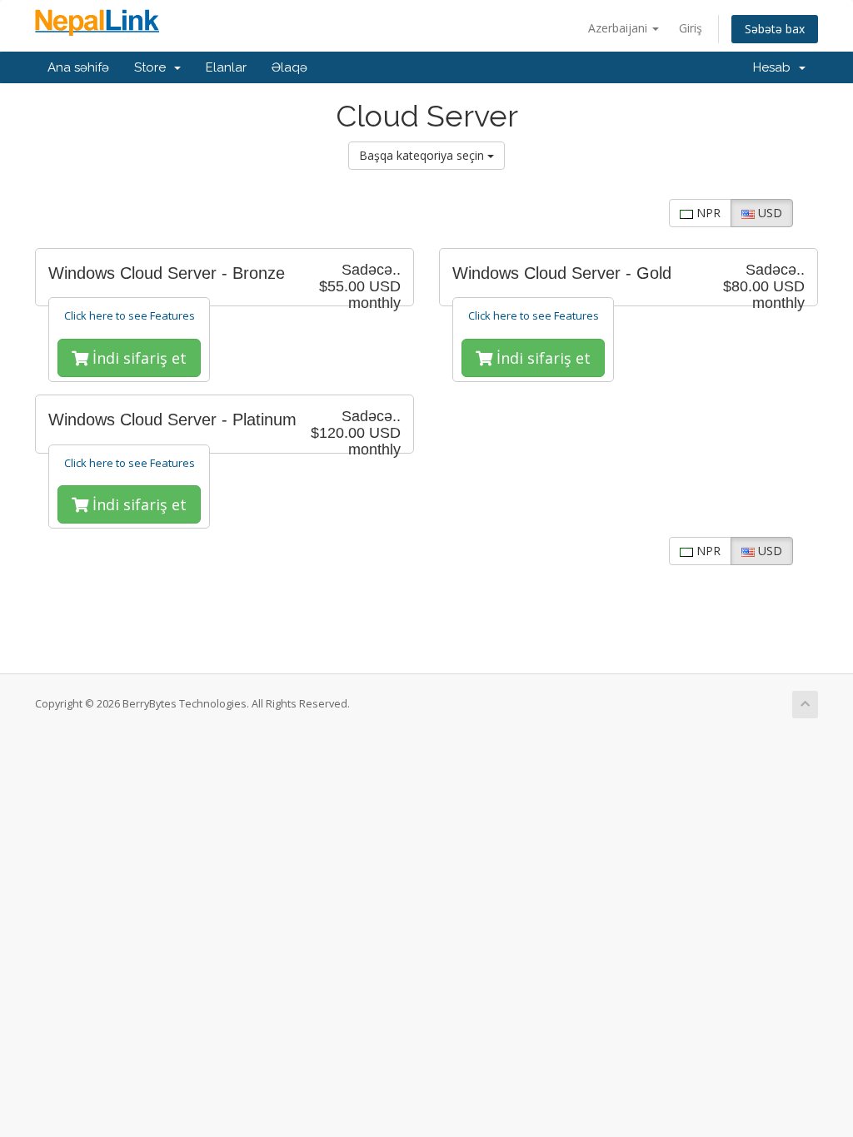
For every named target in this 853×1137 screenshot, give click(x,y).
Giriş (690, 28)
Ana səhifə (78, 67)
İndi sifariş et (137, 358)
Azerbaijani (619, 28)
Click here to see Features (129, 315)
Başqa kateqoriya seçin (423, 155)
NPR (707, 213)
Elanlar (226, 67)
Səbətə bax (775, 29)
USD (768, 213)
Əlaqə (289, 67)
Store (153, 67)
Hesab (775, 67)
